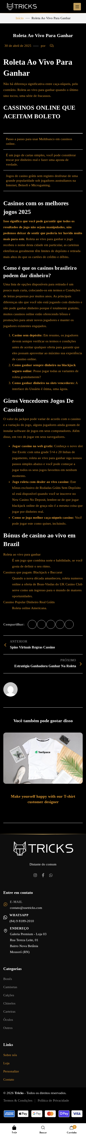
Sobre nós (10, 1055)
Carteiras (9, 1011)
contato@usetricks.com (26, 908)
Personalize (11, 1071)
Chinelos (9, 1003)
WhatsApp (19, 915)
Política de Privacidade (53, 1100)
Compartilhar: (13, 624)
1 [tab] (34, 810)
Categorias (12, 968)
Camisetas (10, 987)
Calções (8, 995)
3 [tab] (44, 811)
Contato (8, 1079)
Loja (6, 1063)
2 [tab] (39, 811)
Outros (8, 1028)
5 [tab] (52, 811)
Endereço (19, 928)
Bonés (7, 979)
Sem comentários (67, 45)
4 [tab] (48, 811)
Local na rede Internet (35, 687)
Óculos (8, 1019)
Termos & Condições (17, 1100)
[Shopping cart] (71, 1127)
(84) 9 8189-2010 (21, 921)
